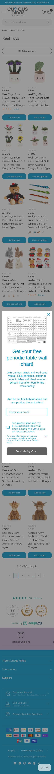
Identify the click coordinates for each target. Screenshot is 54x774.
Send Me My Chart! (27, 451)
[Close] (48, 314)
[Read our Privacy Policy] (45, 436)
